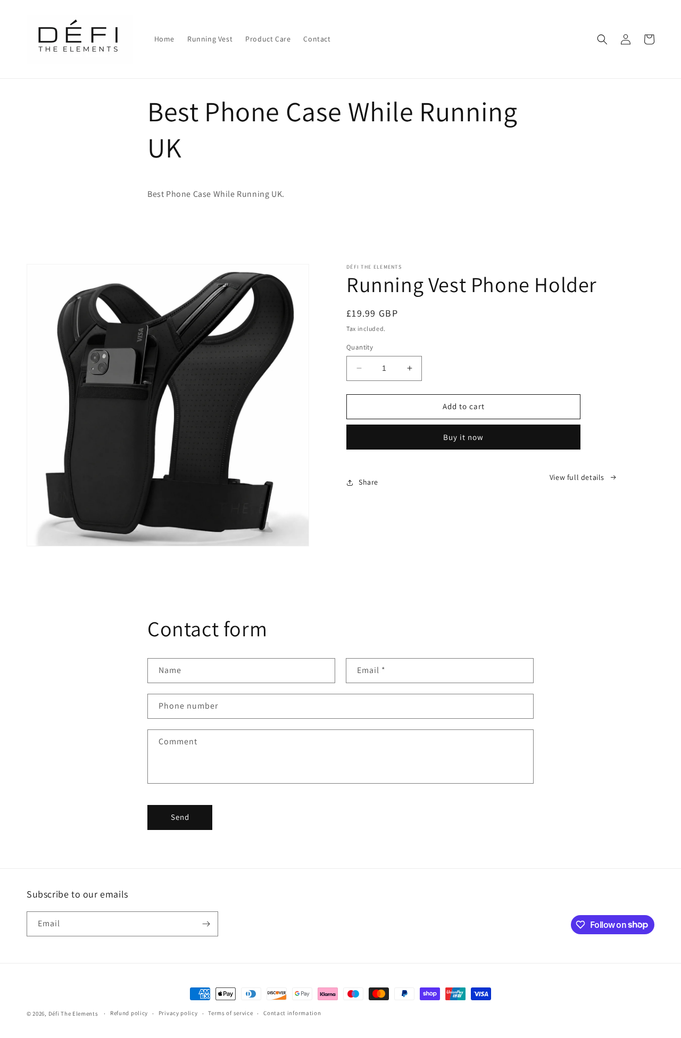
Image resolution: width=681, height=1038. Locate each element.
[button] (602, 39)
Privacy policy (178, 1013)
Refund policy (129, 1013)
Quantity (359, 347)
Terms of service (230, 1013)
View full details (577, 477)
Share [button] (368, 482)
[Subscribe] (206, 923)
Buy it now (463, 437)
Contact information (292, 1013)
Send (180, 817)
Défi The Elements (73, 1013)
